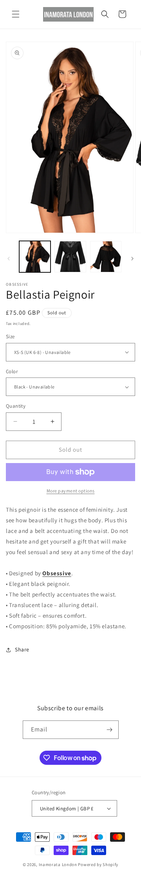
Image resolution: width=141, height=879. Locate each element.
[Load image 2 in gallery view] (70, 256)
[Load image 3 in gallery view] (105, 256)
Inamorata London (58, 864)
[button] (15, 14)
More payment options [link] (71, 491)
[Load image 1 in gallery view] (35, 256)
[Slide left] (8, 258)
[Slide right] (132, 258)
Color (12, 371)
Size (10, 336)
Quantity (15, 406)
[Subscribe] (109, 729)
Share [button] (22, 649)
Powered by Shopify (98, 864)
